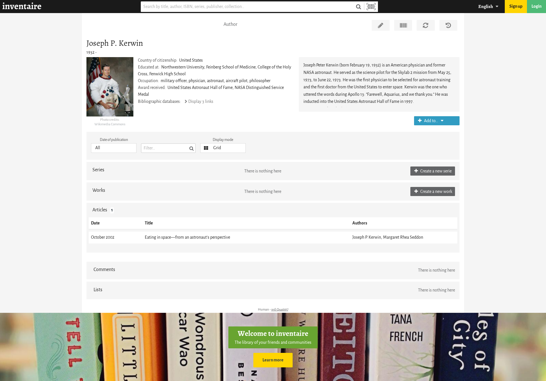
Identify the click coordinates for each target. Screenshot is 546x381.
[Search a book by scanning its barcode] (371, 6)
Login (536, 6)
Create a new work (435, 191)
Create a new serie (435, 171)
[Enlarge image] (109, 86)
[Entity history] (448, 25)
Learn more (273, 360)
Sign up (515, 6)
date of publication (114, 139)
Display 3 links (200, 101)
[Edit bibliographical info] (381, 25)
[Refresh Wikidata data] (426, 25)
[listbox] (113, 148)
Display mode (223, 139)
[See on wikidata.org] (403, 25)
